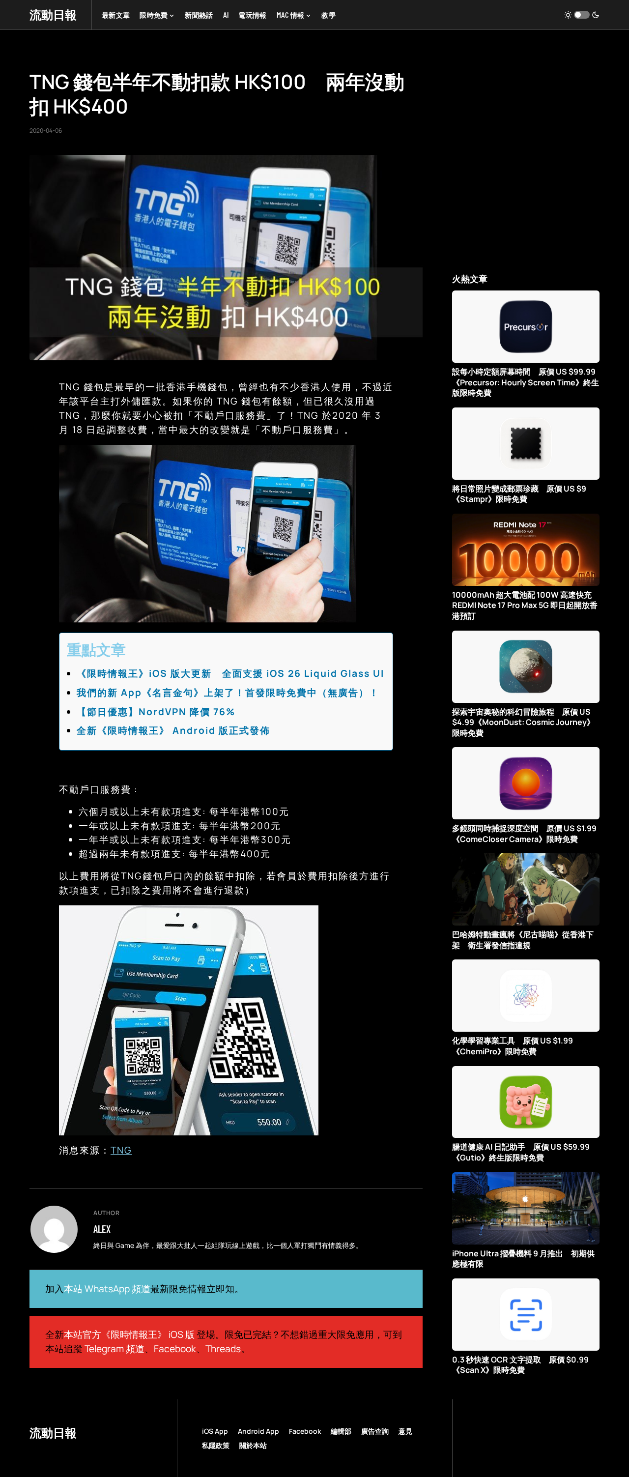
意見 (405, 1431)
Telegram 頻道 (114, 1348)
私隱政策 (215, 1445)
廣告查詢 (375, 1431)
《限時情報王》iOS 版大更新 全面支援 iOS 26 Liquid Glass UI (230, 673)
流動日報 (53, 14)
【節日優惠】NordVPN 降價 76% (156, 711)
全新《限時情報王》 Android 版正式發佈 (173, 730)
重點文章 (96, 649)
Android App (258, 1431)
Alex (102, 1229)
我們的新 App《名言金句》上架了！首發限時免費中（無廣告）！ (228, 692)
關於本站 (253, 1445)
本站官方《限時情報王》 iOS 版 (129, 1334)
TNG (121, 1150)
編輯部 (341, 1431)
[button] (582, 15)
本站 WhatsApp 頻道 (107, 1288)
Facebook (175, 1348)
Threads (223, 1348)
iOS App (215, 1431)
